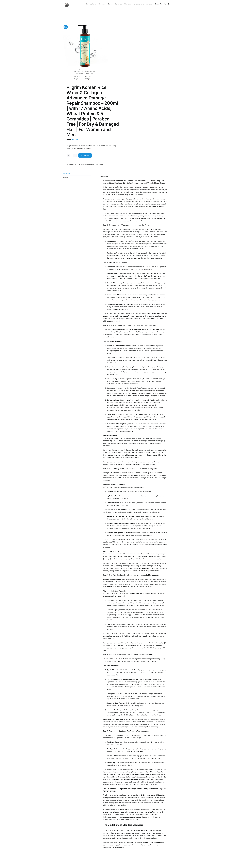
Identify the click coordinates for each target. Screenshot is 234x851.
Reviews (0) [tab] (66, 178)
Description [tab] (66, 173)
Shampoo (99, 164)
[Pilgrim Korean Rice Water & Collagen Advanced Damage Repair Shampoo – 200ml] (85, 46)
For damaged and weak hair (85, 164)
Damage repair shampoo (113, 181)
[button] (169, 4)
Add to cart (85, 155)
